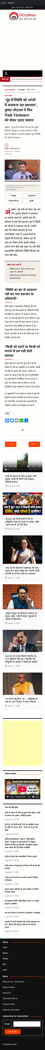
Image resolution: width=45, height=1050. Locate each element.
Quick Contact (9, 987)
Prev (12, 444)
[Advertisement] (22, 44)
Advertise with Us (10, 998)
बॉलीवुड (5, 959)
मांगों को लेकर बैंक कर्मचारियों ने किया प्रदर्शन (21, 856)
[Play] (8, 797)
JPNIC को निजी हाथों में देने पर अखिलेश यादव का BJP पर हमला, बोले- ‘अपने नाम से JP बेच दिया (22, 522)
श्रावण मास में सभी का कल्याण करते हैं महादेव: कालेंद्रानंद (21, 879)
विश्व (4, 964)
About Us (7, 993)
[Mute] (33, 797)
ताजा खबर (21, 90)
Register (11, 3)
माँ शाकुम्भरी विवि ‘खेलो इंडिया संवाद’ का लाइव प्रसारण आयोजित (22, 902)
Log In (3, 3)
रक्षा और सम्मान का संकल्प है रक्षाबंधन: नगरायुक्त (22, 913)
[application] (22, 789)
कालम (5, 947)
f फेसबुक (13, 196)
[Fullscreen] (37, 797)
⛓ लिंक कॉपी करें (13, 201)
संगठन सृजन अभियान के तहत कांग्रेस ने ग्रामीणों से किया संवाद (22, 891)
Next (33, 444)
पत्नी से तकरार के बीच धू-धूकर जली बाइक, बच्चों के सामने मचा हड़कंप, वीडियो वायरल (20, 479)
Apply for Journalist (11, 1010)
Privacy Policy (9, 1004)
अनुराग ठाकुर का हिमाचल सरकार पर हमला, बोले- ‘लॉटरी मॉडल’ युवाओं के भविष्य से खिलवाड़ (21, 616)
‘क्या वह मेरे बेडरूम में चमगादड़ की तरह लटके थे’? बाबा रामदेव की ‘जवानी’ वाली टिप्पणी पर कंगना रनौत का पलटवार (22, 571)
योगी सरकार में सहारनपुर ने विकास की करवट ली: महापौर (22, 867)
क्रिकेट (5, 953)
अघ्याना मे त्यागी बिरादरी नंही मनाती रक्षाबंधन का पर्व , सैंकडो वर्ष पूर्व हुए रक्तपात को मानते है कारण (22, 925)
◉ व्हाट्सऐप (31, 196)
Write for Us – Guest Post (13, 982)
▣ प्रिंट (32, 201)
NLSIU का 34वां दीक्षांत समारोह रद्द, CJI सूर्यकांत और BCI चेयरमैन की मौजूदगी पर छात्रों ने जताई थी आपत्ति (21, 659)
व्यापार (5, 970)
